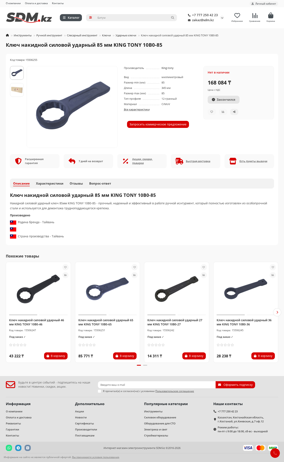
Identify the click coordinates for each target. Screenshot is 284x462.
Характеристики (49, 183)
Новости (81, 417)
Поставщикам (84, 435)
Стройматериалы (156, 435)
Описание (21, 183)
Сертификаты (84, 423)
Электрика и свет (155, 429)
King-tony (168, 68)
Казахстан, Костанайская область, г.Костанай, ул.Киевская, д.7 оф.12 (241, 419)
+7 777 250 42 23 (205, 15)
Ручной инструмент (49, 35)
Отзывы (76, 183)
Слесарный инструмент (82, 35)
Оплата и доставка (36, 3)
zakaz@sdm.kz (203, 20)
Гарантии (12, 429)
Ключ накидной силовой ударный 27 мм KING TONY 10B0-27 (174, 322)
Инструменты (23, 35)
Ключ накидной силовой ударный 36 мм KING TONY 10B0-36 (244, 322)
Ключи (106, 35)
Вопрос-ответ (100, 183)
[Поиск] (172, 17)
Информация (18, 403)
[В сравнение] (65, 275)
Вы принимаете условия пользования (95, 457)
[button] (7, 312)
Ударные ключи (126, 35)
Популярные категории (166, 403)
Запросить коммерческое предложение (158, 124)
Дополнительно (90, 403)
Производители (86, 429)
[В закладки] (65, 267)
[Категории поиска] (90, 17)
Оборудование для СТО (159, 423)
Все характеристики (137, 109)
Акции (79, 411)
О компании (13, 3)
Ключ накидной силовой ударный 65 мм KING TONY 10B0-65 (105, 322)
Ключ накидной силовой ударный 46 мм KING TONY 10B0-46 (36, 322)
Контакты (58, 3)
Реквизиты (13, 423)
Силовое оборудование (160, 417)
